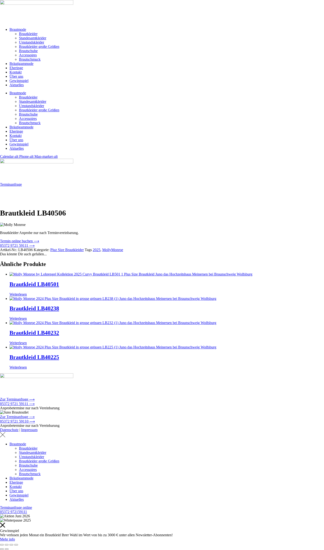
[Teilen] (11, 544)
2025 (96, 250)
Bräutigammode (21, 64)
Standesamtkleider (32, 38)
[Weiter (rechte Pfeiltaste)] (7, 549)
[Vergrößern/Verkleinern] (2, 544)
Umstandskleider (31, 42)
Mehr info (7, 539)
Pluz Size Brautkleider (67, 250)
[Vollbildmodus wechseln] (7, 544)
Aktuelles (16, 85)
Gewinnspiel (18, 81)
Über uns (16, 76)
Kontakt (15, 72)
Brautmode (17, 29)
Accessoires (28, 55)
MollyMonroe (112, 250)
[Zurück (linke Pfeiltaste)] (2, 549)
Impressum (29, 430)
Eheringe (16, 68)
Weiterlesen (18, 294)
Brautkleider (28, 34)
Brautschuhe (28, 51)
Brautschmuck (30, 59)
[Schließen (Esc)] (16, 544)
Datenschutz (9, 430)
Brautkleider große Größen (39, 47)
